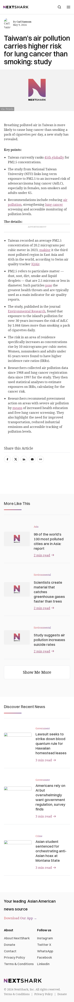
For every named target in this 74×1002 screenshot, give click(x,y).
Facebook (44, 957)
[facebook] (7, 459)
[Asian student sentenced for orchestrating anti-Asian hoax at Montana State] (18, 848)
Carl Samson (24, 21)
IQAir (35, 264)
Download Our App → (20, 918)
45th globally (54, 157)
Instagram (45, 938)
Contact (10, 951)
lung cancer (54, 204)
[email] (32, 459)
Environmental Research (26, 311)
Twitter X (44, 945)
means (17, 408)
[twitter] (15, 459)
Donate (9, 945)
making (45, 250)
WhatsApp (45, 951)
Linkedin (43, 964)
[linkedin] (24, 459)
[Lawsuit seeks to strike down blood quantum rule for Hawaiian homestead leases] (18, 740)
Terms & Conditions (19, 964)
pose (48, 285)
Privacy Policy (14, 957)
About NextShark (17, 938)
